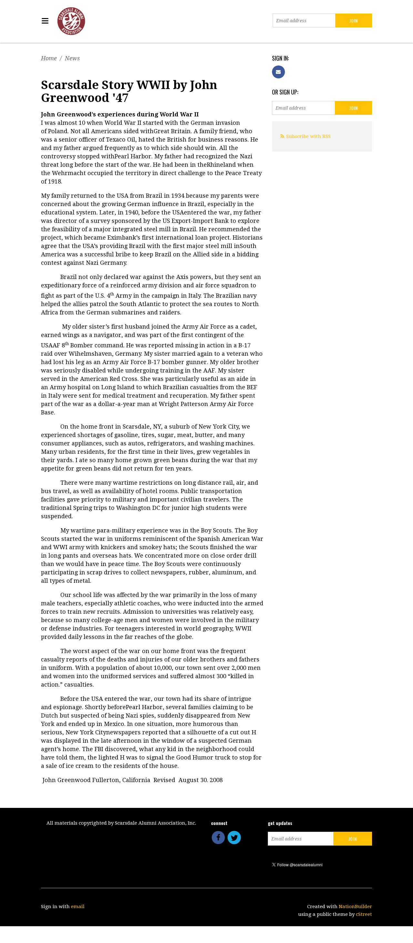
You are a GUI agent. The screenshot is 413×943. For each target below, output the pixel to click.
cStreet (364, 914)
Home (49, 58)
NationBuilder (355, 906)
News (72, 58)
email (78, 906)
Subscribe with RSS (308, 136)
